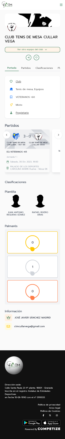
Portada (11, 68)
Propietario (22, 113)
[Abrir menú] (61, 5)
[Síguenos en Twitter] (50, 415)
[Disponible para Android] (32, 424)
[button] (36, 57)
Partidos (26, 68)
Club (18, 81)
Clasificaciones (44, 68)
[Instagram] (57, 415)
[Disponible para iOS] (51, 424)
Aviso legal (54, 407)
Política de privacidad (49, 404)
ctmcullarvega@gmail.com (29, 326)
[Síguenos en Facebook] (43, 415)
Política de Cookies (50, 411)
